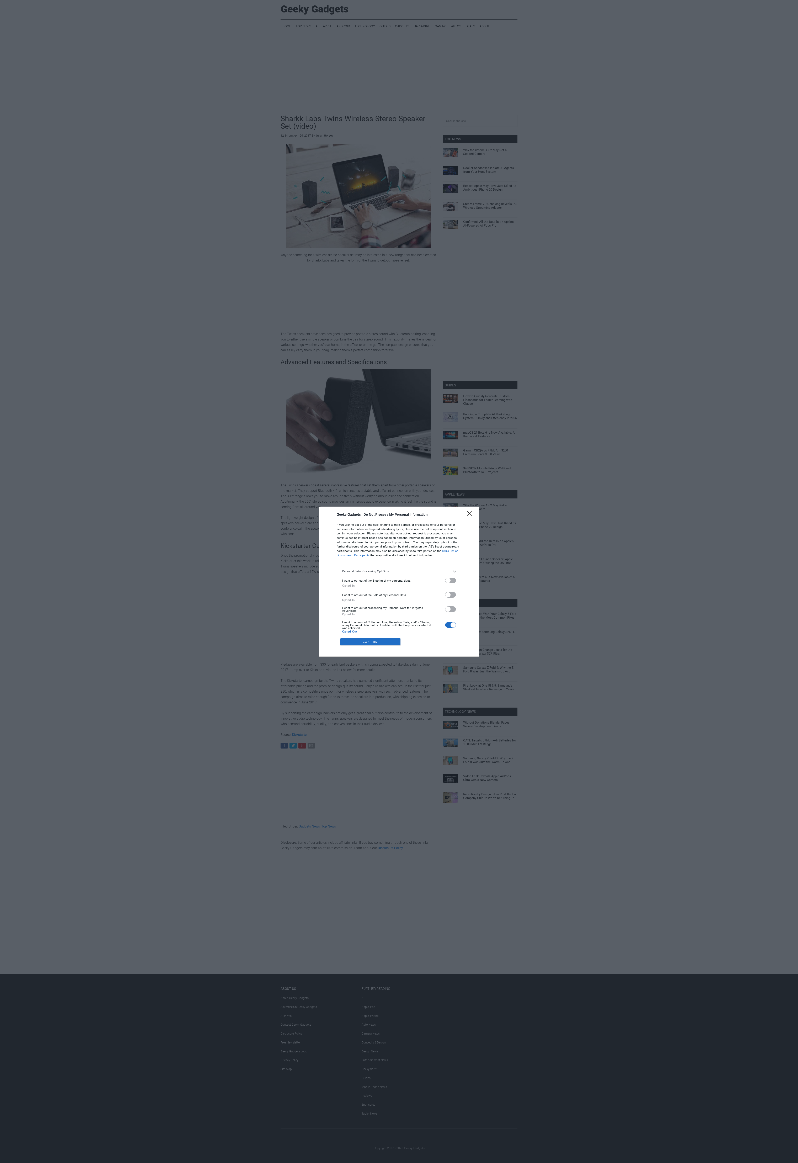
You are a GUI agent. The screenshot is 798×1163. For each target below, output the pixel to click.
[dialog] (399, 581)
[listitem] (399, 571)
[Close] (471, 515)
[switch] (450, 580)
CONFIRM (370, 641)
